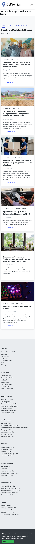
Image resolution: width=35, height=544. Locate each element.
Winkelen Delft (6, 423)
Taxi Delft (4, 380)
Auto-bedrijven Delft (8, 486)
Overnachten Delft (7, 432)
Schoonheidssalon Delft (9, 404)
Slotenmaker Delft (7, 495)
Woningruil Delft (6, 506)
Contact (4, 354)
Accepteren (8, 541)
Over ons (4, 358)
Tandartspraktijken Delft (9, 406)
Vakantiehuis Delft (7, 434)
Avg (2, 363)
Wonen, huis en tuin (11, 108)
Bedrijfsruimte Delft (7, 512)
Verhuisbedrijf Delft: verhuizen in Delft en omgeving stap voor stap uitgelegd (17, 162)
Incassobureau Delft (8, 510)
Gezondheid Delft (7, 384)
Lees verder (8, 82)
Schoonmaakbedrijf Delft (9, 454)
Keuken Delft (5, 467)
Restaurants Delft (7, 399)
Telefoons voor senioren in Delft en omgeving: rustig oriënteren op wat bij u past (16, 64)
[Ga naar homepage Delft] (11, 4)
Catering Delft (6, 402)
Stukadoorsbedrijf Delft (8, 410)
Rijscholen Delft (6, 376)
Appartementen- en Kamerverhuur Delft (15, 428)
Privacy (3, 365)
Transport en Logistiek (12, 158)
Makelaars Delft (6, 456)
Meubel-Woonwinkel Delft (9, 426)
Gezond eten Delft (7, 389)
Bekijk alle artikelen (6, 33)
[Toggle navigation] (32, 4)
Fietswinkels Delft (7, 378)
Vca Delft (4, 469)
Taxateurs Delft (6, 451)
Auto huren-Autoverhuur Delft (11, 488)
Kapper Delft (5, 382)
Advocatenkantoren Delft (9, 493)
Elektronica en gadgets (13, 303)
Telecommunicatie (10, 59)
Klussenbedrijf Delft (7, 447)
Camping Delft (6, 430)
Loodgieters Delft (6, 408)
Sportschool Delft (7, 475)
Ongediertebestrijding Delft (10, 514)
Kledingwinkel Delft (7, 471)
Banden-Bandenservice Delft (10, 490)
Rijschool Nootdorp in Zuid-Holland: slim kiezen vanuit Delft (16, 213)
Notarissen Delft (6, 449)
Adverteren (5, 356)
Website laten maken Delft (10, 473)
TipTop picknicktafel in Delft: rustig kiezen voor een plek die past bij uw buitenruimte (16, 113)
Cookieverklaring (6, 361)
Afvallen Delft (5, 387)
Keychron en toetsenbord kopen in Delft (17, 307)
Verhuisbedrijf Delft (7, 413)
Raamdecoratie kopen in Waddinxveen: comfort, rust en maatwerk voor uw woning (16, 259)
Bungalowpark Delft (7, 436)
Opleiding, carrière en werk (14, 209)
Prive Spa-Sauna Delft (8, 508)
